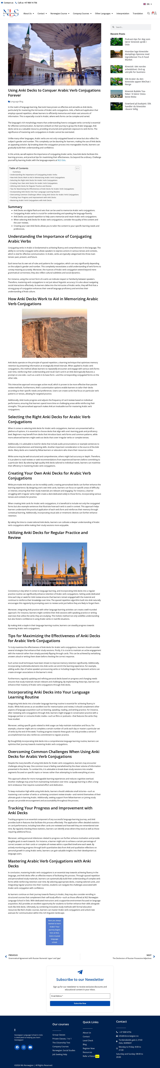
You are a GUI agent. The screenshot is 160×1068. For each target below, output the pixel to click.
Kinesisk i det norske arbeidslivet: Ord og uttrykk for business (135, 69)
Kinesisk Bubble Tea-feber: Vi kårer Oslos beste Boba (135, 94)
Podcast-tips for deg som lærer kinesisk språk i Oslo (137, 42)
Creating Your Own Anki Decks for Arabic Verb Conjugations (34, 183)
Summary (17, 172)
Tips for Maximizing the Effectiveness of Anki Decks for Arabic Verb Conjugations (42, 189)
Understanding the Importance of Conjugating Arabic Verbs (33, 175)
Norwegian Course (58, 13)
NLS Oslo (61, 160)
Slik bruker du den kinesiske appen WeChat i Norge (138, 81)
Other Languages (102, 13)
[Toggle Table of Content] (76, 168)
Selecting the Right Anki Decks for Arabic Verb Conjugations (33, 180)
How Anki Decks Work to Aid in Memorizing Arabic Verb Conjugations (37, 177)
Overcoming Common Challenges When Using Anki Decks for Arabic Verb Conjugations (44, 194)
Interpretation (123, 13)
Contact (41, 13)
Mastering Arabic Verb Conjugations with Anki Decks (31, 200)
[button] (148, 13)
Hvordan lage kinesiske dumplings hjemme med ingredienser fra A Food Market (137, 55)
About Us (27, 13)
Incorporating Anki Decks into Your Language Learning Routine (35, 192)
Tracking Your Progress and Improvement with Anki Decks (33, 197)
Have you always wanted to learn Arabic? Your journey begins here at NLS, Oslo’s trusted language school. (54, 931)
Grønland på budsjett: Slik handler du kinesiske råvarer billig (138, 106)
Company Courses (81, 13)
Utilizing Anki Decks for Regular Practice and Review (30, 186)
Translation (138, 13)
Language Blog (16, 101)
